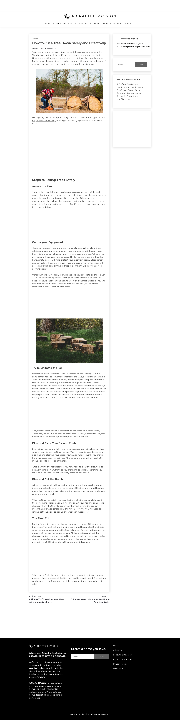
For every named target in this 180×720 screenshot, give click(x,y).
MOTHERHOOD (101, 24)
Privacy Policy (120, 664)
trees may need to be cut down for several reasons (78, 58)
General (35, 39)
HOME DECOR (85, 24)
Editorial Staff (51, 48)
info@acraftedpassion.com (136, 46)
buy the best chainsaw (43, 120)
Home (48, 24)
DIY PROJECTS (69, 24)
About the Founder (122, 659)
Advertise (130, 24)
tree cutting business (64, 575)
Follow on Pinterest (122, 655)
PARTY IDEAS (116, 24)
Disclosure (118, 668)
